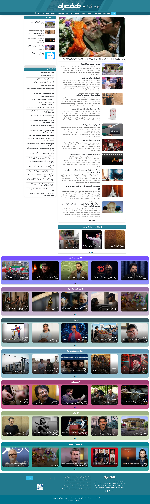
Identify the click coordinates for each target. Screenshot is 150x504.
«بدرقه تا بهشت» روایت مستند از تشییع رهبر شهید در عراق (104, 371)
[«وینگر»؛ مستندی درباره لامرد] (15, 364)
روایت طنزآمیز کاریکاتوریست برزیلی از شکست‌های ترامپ (135, 340)
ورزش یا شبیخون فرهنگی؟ (94, 248)
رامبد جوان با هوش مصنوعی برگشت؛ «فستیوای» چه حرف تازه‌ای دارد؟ (75, 340)
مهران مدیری (73, 489)
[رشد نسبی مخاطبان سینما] (112, 145)
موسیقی (77, 13)
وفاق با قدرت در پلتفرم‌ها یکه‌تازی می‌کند (36, 47)
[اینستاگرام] (112, 491)
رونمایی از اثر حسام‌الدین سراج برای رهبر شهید (76, 403)
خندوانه (88, 483)
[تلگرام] (110, 491)
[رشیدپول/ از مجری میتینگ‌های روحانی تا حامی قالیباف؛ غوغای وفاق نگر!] (92, 37)
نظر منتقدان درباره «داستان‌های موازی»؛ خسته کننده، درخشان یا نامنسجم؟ (16, 309)
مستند (88, 489)
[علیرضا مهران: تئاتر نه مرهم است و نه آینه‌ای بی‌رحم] (15, 426)
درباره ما (53, 13)
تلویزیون (89, 13)
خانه (113, 13)
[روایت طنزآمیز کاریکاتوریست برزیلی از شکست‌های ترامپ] (134, 333)
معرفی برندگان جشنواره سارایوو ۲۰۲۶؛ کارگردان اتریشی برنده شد (135, 464)
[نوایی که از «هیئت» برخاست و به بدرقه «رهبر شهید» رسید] (45, 270)
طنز (67, 13)
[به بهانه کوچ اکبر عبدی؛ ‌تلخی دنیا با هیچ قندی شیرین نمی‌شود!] (69, 239)
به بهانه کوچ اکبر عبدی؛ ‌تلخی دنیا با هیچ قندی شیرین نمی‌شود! (69, 247)
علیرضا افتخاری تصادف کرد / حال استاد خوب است (45, 403)
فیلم (68, 486)
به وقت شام (87, 480)
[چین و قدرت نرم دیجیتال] (50, 55)
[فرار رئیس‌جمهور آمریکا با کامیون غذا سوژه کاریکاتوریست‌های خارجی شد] (104, 333)
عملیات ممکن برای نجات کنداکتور (88, 95)
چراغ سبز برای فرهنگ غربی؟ (51, 341)
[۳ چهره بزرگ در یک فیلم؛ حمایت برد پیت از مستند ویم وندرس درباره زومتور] (74, 457)
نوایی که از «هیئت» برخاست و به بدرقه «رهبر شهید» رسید (47, 278)
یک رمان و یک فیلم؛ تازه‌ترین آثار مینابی (85, 109)
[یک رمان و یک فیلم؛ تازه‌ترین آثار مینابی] (112, 114)
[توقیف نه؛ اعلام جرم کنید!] (112, 83)
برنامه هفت (75, 477)
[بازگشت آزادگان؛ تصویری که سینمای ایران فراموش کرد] (74, 301)
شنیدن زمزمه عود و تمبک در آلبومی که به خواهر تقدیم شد (16, 402)
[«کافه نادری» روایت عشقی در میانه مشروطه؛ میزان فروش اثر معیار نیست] (74, 426)
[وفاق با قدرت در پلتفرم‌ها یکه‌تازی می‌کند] (50, 47)
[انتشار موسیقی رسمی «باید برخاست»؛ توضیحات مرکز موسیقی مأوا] (104, 270)
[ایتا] (106, 491)
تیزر (76, 480)
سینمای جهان (97, 13)
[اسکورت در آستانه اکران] (104, 301)
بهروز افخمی (67, 477)
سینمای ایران (106, 13)
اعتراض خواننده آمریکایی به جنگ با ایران (115, 247)
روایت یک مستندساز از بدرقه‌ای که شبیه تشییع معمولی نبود (135, 371)
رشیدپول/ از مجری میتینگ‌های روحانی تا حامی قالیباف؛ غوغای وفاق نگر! (93, 59)
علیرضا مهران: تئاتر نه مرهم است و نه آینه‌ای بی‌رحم (15, 434)
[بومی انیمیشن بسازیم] (134, 301)
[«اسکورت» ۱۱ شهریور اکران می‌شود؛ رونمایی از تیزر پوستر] (112, 191)
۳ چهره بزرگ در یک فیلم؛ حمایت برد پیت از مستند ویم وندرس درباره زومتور (75, 464)
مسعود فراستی (82, 489)
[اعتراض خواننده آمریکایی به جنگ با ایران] (115, 239)
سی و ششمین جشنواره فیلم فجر (73, 483)
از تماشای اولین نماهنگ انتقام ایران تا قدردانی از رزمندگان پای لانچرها (16, 278)
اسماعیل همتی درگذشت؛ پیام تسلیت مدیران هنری (104, 434)
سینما (83, 483)
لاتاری (64, 486)
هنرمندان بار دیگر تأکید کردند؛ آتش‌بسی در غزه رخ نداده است (104, 464)
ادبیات (83, 13)
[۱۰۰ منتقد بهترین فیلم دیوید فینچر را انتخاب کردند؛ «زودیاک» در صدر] (15, 457)
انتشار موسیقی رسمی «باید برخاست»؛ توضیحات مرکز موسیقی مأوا (105, 278)
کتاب (62, 489)
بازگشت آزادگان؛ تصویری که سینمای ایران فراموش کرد (75, 309)
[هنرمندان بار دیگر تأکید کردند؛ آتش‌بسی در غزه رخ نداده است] (104, 457)
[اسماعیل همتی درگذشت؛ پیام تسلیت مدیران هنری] (104, 426)
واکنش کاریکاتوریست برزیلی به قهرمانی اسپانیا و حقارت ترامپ (16, 340)
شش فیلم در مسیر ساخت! (90, 124)
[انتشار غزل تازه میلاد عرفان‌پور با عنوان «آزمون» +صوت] (74, 270)
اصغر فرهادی (83, 477)
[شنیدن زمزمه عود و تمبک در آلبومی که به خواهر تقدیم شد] (15, 395)
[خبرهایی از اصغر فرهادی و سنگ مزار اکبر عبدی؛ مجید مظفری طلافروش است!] (112, 207)
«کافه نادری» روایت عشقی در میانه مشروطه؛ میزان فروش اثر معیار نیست (75, 433)
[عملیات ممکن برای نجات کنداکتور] (112, 99)
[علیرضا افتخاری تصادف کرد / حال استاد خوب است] (45, 395)
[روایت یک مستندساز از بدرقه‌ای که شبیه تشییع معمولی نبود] (134, 364)
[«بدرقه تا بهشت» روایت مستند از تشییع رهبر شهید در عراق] (104, 364)
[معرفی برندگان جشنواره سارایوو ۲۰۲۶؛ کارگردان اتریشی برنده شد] (134, 457)
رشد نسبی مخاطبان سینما (90, 140)
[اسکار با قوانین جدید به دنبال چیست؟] (45, 301)
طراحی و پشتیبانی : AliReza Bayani (75, 501)
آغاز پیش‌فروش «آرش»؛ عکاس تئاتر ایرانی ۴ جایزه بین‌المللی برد (46, 433)
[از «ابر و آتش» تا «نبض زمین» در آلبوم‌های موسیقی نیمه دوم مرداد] (134, 395)
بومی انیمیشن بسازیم (141, 310)
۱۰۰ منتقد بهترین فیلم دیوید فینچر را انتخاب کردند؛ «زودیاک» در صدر (17, 464)
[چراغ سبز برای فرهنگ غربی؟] (45, 333)
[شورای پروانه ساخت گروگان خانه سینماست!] (112, 159)
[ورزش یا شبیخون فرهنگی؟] (92, 239)
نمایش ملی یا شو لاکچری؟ (90, 64)
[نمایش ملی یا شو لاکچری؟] (112, 69)
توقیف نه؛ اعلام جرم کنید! (91, 78)
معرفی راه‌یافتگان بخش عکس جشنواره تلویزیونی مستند (75, 371)
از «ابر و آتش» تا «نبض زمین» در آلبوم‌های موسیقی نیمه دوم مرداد (136, 402)
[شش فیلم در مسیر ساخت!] (112, 130)
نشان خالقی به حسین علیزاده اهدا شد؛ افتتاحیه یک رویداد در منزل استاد (105, 402)
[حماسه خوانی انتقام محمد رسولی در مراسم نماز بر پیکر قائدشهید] (134, 270)
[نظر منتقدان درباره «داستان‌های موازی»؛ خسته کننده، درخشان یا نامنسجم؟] (15, 301)
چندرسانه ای (61, 13)
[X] (114, 491)
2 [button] (92, 252)
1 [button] (75, 283)
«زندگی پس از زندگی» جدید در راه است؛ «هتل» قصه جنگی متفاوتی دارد (81, 171)
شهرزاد (73, 486)
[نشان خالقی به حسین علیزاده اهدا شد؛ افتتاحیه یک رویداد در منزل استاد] (104, 395)
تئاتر (71, 13)
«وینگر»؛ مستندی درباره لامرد (21, 372)
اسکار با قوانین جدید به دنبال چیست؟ (48, 310)
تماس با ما (46, 13)
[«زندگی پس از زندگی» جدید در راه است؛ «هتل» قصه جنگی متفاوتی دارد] (112, 175)
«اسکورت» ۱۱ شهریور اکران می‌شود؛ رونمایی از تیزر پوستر (82, 187)
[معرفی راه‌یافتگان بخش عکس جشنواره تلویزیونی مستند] (74, 364)
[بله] (108, 491)
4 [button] (89, 252)
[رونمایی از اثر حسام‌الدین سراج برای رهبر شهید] (74, 395)
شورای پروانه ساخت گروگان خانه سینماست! (84, 154)
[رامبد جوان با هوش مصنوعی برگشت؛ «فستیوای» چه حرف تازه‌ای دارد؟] (74, 333)
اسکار (89, 477)
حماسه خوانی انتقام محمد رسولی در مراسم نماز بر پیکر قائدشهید (134, 278)
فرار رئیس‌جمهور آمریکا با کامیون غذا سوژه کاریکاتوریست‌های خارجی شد (106, 340)
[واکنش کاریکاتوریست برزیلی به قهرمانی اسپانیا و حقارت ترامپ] (15, 333)
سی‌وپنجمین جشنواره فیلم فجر (83, 486)
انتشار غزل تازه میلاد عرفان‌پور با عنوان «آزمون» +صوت (76, 278)
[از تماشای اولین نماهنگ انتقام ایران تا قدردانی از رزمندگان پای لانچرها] (15, 270)
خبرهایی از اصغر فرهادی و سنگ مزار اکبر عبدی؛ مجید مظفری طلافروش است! (81, 205)
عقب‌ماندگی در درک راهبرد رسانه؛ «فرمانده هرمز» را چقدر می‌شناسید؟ (45, 371)
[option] (115, 239)
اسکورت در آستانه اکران (111, 310)
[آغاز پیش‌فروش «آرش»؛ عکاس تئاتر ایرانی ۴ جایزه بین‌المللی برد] (45, 426)
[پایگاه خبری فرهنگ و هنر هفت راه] (75, 5)
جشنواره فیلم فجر (69, 480)
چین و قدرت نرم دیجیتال (38, 53)
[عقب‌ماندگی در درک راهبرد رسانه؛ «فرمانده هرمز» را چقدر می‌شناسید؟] (45, 364)
